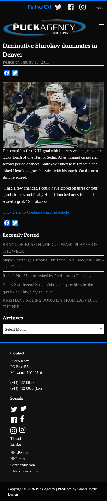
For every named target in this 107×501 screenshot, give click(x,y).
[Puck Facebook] (53, 419)
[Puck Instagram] (53, 430)
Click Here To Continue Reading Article (36, 212)
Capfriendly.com (22, 465)
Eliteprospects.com (24, 471)
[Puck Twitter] (53, 408)
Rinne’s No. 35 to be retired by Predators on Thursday (47, 276)
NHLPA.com (20, 453)
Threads (97, 8)
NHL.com (17, 459)
